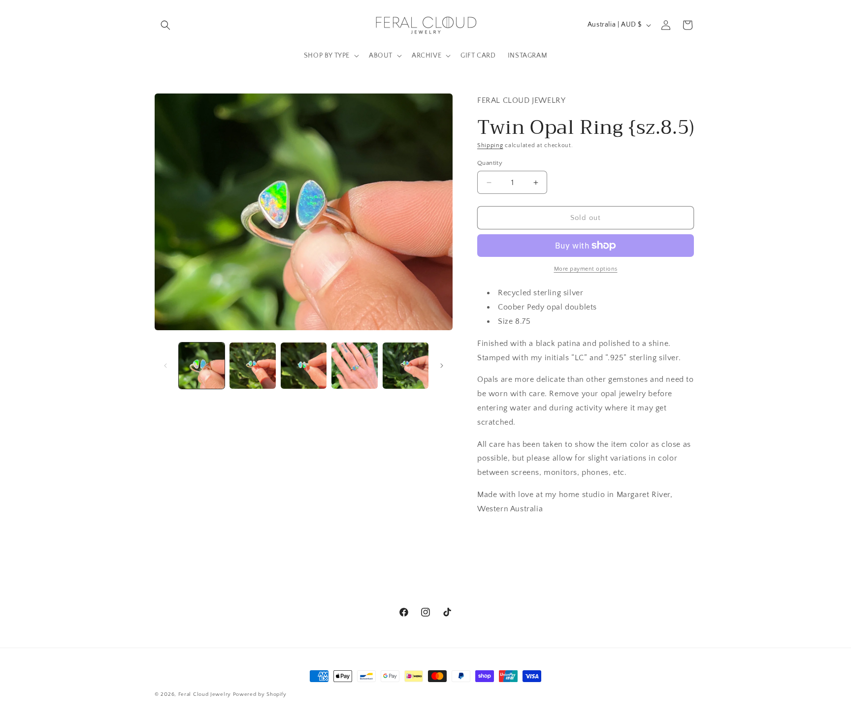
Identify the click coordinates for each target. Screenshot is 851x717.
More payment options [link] (586, 269)
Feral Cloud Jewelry (204, 694)
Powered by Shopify (260, 694)
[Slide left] (165, 365)
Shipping (490, 145)
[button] (165, 25)
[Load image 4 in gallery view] (354, 365)
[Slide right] (442, 365)
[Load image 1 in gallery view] (202, 365)
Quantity (489, 162)
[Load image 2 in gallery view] (252, 365)
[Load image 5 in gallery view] (405, 365)
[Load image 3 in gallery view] (304, 365)
